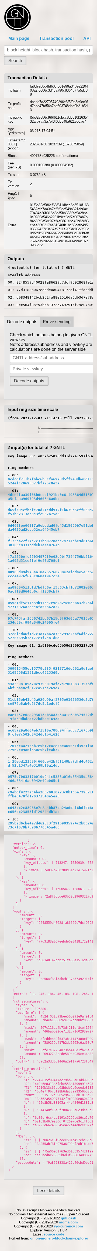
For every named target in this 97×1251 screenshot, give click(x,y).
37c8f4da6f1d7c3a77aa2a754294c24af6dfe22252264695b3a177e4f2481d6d (51, 636)
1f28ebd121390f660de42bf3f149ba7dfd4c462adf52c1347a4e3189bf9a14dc (51, 763)
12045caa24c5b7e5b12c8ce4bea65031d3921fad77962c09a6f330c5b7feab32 (51, 748)
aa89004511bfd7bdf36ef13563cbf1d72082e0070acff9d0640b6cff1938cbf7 (51, 589)
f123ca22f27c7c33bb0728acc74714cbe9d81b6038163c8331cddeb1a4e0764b (51, 543)
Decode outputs (22, 321)
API (87, 38)
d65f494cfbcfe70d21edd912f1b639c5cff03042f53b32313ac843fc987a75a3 (51, 512)
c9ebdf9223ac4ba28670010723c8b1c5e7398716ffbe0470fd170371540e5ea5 (51, 794)
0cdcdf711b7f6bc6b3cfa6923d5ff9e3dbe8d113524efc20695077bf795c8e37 (51, 481)
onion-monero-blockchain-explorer (59, 1238)
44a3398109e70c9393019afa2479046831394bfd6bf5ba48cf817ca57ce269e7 (51, 686)
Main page (18, 38)
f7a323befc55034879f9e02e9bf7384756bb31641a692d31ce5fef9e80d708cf (51, 559)
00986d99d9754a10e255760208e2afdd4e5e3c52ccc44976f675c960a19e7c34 (51, 574)
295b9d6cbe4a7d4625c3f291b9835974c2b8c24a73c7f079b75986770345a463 (51, 825)
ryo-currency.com (68, 1226)
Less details (48, 1190)
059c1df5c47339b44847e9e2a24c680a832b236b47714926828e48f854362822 (51, 605)
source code (54, 1234)
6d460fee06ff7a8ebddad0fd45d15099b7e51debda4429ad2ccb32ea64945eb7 (51, 527)
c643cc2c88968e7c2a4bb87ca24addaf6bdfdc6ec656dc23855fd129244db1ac (51, 810)
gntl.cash (68, 1218)
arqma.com (68, 1222)
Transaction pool (56, 38)
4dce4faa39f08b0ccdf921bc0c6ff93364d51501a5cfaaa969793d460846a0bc (51, 497)
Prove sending (57, 321)
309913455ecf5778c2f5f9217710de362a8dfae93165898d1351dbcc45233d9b (51, 670)
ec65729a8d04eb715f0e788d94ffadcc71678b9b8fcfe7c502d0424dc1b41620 (51, 732)
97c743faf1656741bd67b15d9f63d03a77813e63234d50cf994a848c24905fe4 (51, 620)
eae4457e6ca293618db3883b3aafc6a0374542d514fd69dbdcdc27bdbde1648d (51, 717)
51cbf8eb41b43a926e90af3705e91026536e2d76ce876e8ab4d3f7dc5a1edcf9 (51, 702)
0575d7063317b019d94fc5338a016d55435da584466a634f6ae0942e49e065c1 (51, 779)
